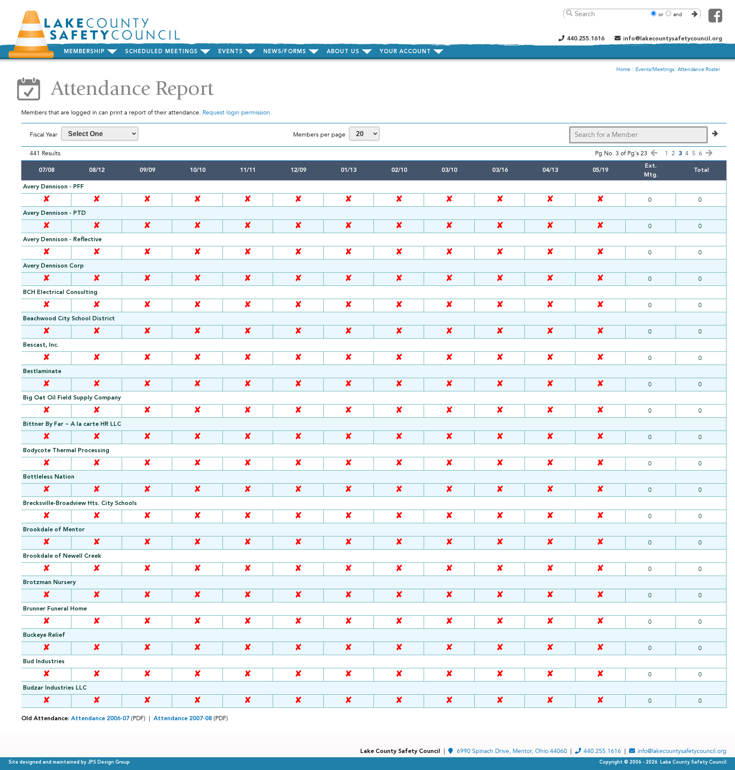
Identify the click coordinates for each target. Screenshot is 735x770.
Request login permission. (237, 112)
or (660, 14)
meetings (161, 51)
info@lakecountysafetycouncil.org (672, 39)
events (230, 51)
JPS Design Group (109, 762)
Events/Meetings (654, 69)
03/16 (500, 170)
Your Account (405, 51)
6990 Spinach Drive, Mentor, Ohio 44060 (512, 751)
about (343, 51)
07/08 (46, 170)
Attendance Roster (699, 69)
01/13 (348, 170)
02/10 (399, 170)
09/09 (147, 170)
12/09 (298, 170)
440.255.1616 (585, 39)
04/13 (550, 170)
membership (84, 51)
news (284, 51)
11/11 (248, 170)
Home (623, 69)
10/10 (197, 170)
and (677, 14)
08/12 (97, 170)
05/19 (600, 170)
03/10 (449, 170)
